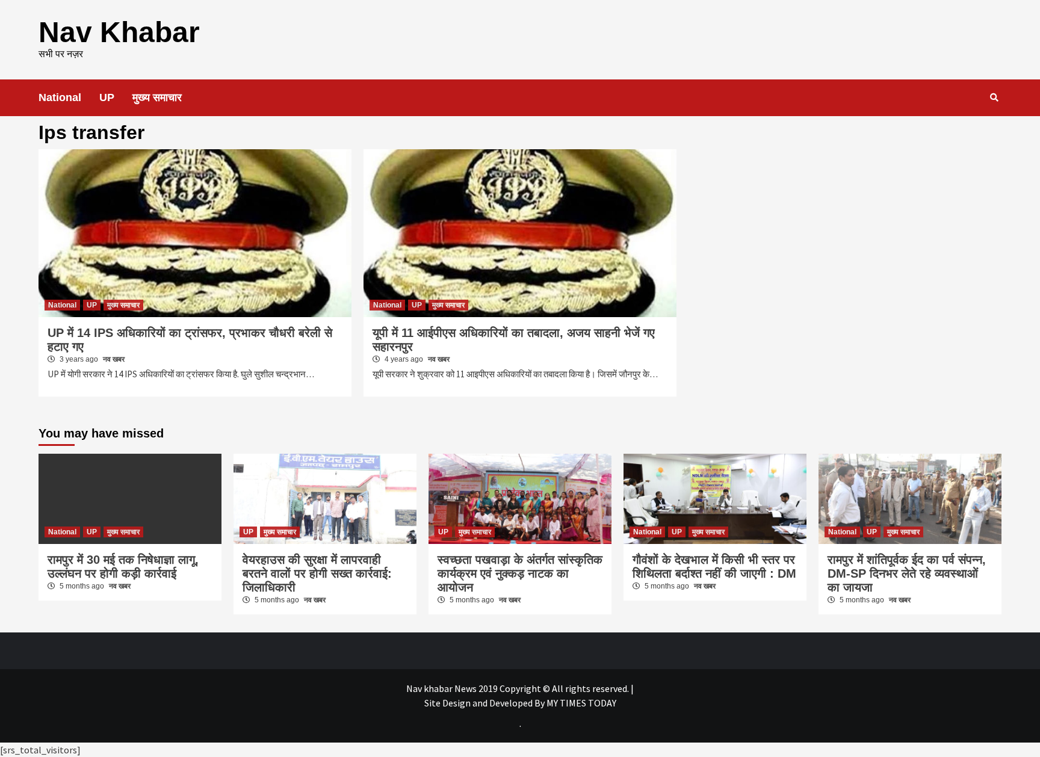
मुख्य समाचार (157, 97)
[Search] (993, 97)
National (60, 97)
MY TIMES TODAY (581, 703)
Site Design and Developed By (485, 703)
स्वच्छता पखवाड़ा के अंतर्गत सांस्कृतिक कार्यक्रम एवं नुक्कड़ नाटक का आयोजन (520, 573)
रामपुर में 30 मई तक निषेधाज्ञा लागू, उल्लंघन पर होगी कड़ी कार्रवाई (123, 566)
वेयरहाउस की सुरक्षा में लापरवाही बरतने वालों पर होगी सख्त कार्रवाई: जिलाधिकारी (317, 573)
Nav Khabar (119, 32)
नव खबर (114, 359)
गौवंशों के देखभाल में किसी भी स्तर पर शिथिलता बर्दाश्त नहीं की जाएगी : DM (714, 566)
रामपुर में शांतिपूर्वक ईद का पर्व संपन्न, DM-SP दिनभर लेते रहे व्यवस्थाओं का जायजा (907, 573)
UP (106, 97)
